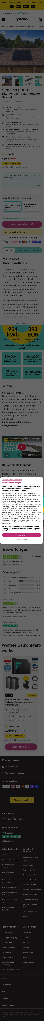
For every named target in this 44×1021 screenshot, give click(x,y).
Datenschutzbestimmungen (12, 480)
